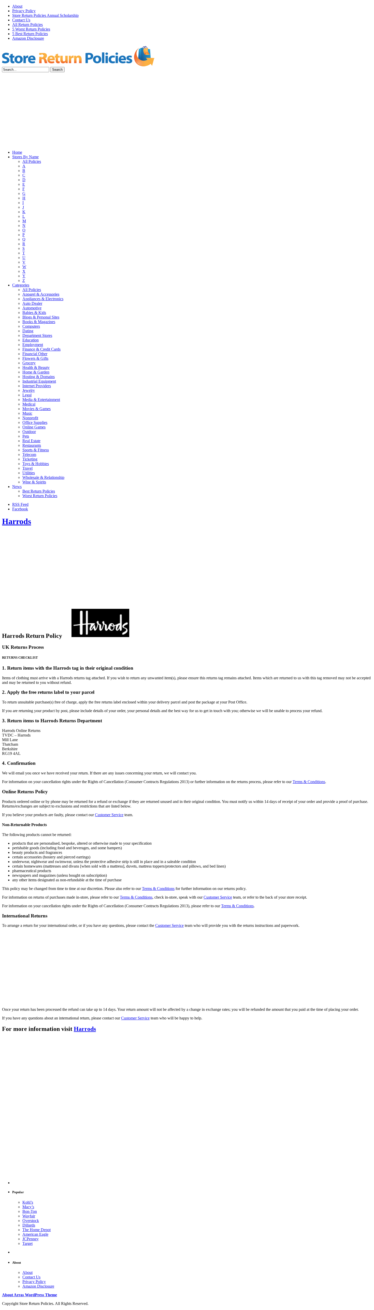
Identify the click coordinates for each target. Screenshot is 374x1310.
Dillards (28, 1225)
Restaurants (31, 445)
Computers (31, 326)
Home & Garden (35, 372)
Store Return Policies (78, 56)
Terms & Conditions (309, 782)
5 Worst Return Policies (31, 29)
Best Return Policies (38, 491)
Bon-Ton (29, 1211)
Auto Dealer (32, 303)
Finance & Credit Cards (41, 349)
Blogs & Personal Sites (40, 317)
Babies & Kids (34, 312)
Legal (27, 395)
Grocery (29, 363)
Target (27, 1243)
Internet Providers (36, 386)
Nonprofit (30, 418)
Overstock (30, 1220)
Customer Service (109, 815)
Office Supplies (34, 422)
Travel (27, 468)
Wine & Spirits (34, 482)
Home (17, 152)
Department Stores (37, 335)
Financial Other (34, 354)
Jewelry (28, 390)
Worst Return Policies (39, 496)
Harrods (16, 521)
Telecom (29, 454)
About (17, 6)
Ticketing (29, 459)
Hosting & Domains (38, 377)
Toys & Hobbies (35, 464)
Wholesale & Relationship (43, 477)
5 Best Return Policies (30, 34)
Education (30, 340)
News (17, 486)
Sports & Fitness (35, 450)
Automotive (31, 308)
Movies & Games (36, 409)
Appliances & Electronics (42, 299)
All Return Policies (27, 24)
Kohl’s (27, 1202)
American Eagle (35, 1234)
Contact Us (21, 20)
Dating (27, 331)
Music (27, 413)
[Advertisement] (187, 110)
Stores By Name (25, 157)
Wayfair (28, 1216)
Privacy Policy (24, 11)
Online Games (34, 427)
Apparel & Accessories (40, 294)
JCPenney (30, 1239)
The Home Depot (36, 1230)
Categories (20, 285)
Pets (25, 436)
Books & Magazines (38, 322)
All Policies (31, 161)
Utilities (28, 473)
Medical (28, 404)
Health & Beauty (36, 367)
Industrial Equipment (39, 381)
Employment (32, 344)
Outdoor (29, 431)
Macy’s (28, 1207)
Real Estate (31, 441)
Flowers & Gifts (35, 358)
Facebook (20, 509)
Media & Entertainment (41, 399)
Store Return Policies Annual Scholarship (45, 15)
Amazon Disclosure (28, 38)
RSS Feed (20, 504)
